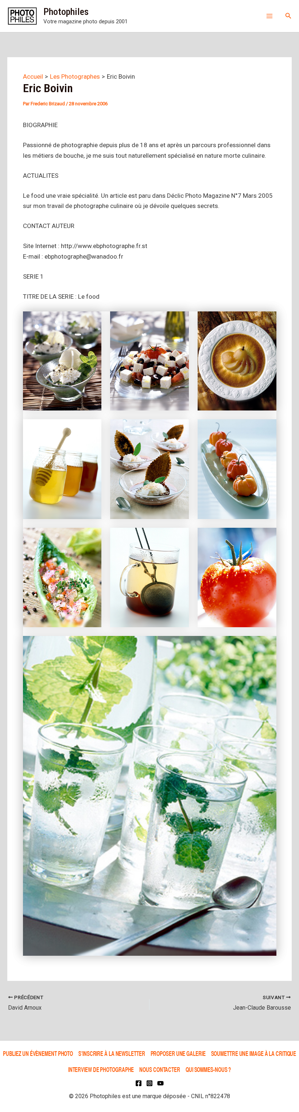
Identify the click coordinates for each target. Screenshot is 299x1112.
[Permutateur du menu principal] (269, 16)
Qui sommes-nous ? (208, 1069)
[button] (288, 15)
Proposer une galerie (178, 1053)
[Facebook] (138, 1083)
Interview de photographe (101, 1069)
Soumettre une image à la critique (253, 1053)
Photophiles (66, 11)
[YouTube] (160, 1083)
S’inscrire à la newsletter (111, 1053)
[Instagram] (149, 1083)
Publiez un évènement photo (38, 1053)
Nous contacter (159, 1069)
